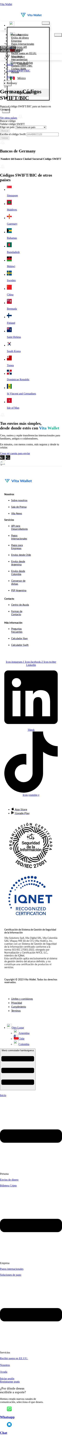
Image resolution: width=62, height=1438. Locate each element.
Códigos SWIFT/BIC (18, 70)
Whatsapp (7, 1417)
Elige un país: (7, 127)
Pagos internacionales (11, 1268)
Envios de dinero (9, 1179)
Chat (3, 1433)
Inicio (10, 64)
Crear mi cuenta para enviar (15, 453)
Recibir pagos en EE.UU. (14, 1358)
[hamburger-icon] (46, 23)
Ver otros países (8, 117)
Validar (4, 138)
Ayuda (3, 1371)
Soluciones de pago (10, 1274)
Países (10, 76)
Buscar (4, 130)
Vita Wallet (6, 4)
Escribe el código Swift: (13, 134)
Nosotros (5, 1365)
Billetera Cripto (8, 1185)
